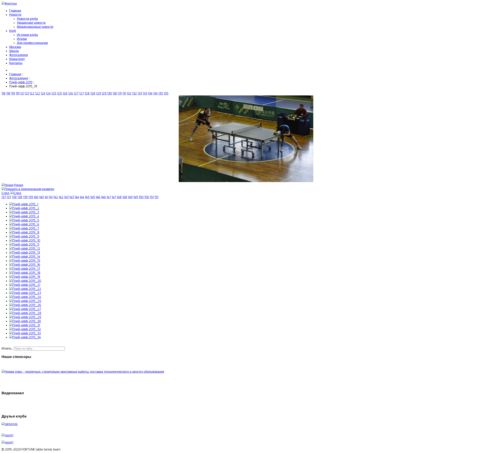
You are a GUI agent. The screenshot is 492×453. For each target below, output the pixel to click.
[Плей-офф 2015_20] (25, 281)
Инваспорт (17, 59)
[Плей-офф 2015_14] (24, 257)
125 (54, 93)
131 (120, 93)
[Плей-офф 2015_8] (24, 232)
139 (25, 197)
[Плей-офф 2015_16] (24, 265)
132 (129, 93)
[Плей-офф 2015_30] (25, 321)
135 (160, 93)
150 (141, 197)
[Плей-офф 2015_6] (24, 224)
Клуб (12, 31)
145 (87, 197)
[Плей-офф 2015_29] (25, 317)
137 (4, 197)
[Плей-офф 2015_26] (25, 305)
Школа (14, 51)
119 (13, 93)
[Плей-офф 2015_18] (24, 273)
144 (77, 197)
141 (46, 197)
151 (152, 197)
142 (55, 197)
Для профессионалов (32, 43)
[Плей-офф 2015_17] (24, 269)
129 (98, 93)
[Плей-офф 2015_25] (25, 301)
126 (65, 93)
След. (6, 193)
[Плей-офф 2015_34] (25, 337)
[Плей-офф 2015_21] (24, 285)
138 (14, 197)
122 (32, 93)
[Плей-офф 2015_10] (24, 241)
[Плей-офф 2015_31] (24, 325)
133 (140, 93)
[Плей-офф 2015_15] (24, 261)
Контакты (15, 63)
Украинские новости (31, 23)
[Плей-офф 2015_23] (25, 293)
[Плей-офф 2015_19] (246, 181)
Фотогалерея (18, 55)
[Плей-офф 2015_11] (24, 245)
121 (22, 93)
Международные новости (35, 27)
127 (76, 93)
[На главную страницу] (9, 4)
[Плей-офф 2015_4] (24, 216)
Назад (18, 185)
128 (87, 93)
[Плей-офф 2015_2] (24, 208)
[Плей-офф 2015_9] (24, 236)
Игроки (22, 39)
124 (43, 93)
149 (130, 197)
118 (4, 93)
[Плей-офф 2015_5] (24, 220)
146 (98, 197)
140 (36, 197)
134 (150, 93)
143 (66, 197)
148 (119, 197)
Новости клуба (27, 19)
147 (108, 197)
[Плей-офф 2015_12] (24, 249)
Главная (15, 11)
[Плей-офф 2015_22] (25, 289)
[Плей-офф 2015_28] (25, 313)
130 (109, 93)
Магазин (15, 47)
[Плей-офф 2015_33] (25, 333)
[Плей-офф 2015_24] (25, 297)
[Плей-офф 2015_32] (25, 329)
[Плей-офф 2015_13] (24, 253)
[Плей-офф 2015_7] (24, 228)
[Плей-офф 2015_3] (24, 212)
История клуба (27, 35)
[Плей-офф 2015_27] (25, 309)
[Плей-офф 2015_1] (23, 204)
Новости (15, 15)
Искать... (7, 348)
